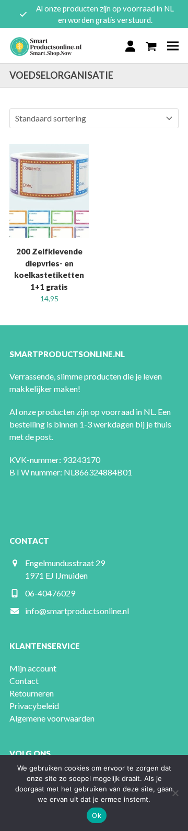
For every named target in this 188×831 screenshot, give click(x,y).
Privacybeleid (34, 706)
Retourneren (31, 693)
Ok (96, 815)
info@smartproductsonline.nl (77, 611)
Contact (24, 681)
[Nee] (175, 793)
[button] (151, 45)
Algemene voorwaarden (52, 718)
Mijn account (32, 668)
